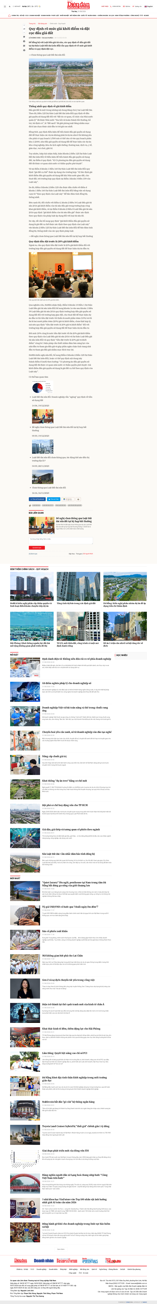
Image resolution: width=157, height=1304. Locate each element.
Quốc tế (84, 15)
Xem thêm (61, 1249)
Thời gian (79, 554)
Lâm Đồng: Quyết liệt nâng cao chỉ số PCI (64, 1053)
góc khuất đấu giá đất (74, 505)
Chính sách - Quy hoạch (57, 23)
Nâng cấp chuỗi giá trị (54, 756)
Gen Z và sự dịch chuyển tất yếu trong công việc (68, 980)
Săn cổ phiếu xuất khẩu (54, 931)
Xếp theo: (72, 554)
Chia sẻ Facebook (38, 499)
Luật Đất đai (36, 505)
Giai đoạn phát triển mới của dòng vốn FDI (65, 1150)
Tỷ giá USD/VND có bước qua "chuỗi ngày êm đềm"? (70, 906)
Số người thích (88, 554)
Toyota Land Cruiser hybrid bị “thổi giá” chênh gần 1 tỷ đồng (75, 1126)
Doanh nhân (46, 15)
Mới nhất (18, 6)
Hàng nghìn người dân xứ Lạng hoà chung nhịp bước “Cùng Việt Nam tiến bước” (75, 1176)
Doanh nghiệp (34, 15)
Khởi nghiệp (64, 15)
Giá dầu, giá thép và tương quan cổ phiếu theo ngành (71, 829)
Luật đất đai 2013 (48, 505)
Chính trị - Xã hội (18, 15)
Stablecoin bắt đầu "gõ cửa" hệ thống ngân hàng (68, 1102)
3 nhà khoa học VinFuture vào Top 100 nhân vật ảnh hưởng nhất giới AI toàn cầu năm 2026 (74, 1201)
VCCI (27, 15)
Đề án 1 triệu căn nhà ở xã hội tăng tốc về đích (123, 644)
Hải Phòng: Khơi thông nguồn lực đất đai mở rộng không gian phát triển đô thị (30, 644)
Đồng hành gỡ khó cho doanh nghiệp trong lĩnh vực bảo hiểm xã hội (76, 1225)
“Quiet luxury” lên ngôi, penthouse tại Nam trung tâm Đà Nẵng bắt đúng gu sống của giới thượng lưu (74, 884)
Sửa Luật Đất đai (60, 505)
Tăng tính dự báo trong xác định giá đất (76, 603)
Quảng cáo (138, 6)
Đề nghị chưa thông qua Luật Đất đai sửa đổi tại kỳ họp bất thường (74, 520)
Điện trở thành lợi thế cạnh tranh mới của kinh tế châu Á (73, 1004)
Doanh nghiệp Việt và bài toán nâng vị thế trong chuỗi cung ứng (75, 709)
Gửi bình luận (37, 548)
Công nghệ (134, 15)
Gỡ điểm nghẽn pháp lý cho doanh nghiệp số (66, 683)
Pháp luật (55, 15)
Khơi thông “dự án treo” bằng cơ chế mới (64, 780)
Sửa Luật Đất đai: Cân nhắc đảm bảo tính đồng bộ (68, 854)
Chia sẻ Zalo (55, 499)
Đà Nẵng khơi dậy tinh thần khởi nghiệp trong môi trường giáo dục (74, 1079)
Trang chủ (32, 23)
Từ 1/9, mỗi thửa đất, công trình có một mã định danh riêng (77, 644)
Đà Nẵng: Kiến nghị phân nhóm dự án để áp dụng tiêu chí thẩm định (124, 604)
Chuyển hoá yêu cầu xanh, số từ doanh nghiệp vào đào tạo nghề (77, 732)
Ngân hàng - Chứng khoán (98, 15)
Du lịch (111, 15)
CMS (129, 1302)
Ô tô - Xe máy (144, 15)
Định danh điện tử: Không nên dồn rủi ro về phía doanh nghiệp (76, 659)
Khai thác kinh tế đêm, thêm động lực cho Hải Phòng (71, 1028)
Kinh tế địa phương (122, 15)
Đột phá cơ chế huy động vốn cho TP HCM (65, 805)
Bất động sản (75, 15)
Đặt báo (127, 6)
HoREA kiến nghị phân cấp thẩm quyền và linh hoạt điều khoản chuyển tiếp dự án (31, 604)
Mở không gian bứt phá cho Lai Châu (62, 955)
